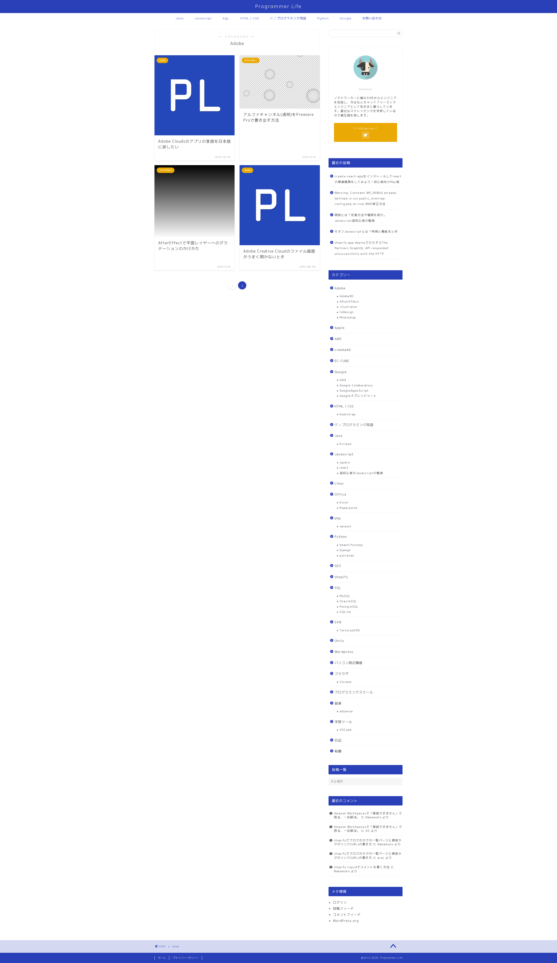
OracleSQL (348, 601)
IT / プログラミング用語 (288, 18)
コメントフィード (347, 914)
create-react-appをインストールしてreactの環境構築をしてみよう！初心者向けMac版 (368, 179)
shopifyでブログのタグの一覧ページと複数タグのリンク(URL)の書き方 (368, 842)
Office (340, 494)
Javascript (203, 18)
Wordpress (344, 651)
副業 (338, 703)
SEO (338, 566)
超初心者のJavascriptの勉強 (361, 473)
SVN (338, 622)
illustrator (348, 307)
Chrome (346, 682)
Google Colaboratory (356, 385)
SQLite (345, 612)
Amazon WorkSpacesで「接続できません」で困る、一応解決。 (368, 815)
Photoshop (348, 317)
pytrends (347, 555)
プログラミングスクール (354, 692)
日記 (338, 740)
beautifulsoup (351, 545)
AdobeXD (346, 296)
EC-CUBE (342, 361)
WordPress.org (346, 920)
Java (179, 18)
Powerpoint (349, 508)
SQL (226, 18)
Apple (340, 327)
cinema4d (343, 349)
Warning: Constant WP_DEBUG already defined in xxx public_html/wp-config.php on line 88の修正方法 (365, 198)
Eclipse (346, 444)
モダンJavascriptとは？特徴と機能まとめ (366, 231)
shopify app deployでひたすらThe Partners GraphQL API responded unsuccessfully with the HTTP (361, 248)
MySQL (345, 596)
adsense (346, 711)
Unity (339, 640)
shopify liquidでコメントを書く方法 (362, 867)
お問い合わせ (372, 18)
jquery (345, 462)
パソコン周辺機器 (348, 663)
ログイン (340, 902)
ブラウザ (342, 673)
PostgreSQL (349, 606)
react (344, 467)
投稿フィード (343, 908)
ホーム (162, 958)
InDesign (347, 312)
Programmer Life (278, 6)
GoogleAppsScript (354, 390)
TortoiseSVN (350, 630)
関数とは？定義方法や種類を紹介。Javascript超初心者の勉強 (361, 218)
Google (345, 18)
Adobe (340, 288)
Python (323, 18)
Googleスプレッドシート (358, 396)
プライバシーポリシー (186, 958)
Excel (344, 502)
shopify (341, 577)
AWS (338, 339)
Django (345, 550)
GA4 (343, 380)
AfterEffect (349, 301)
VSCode (346, 730)
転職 (338, 751)
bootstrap (348, 414)
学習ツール (343, 722)
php (338, 518)
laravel (345, 526)
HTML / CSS (249, 18)
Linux (339, 483)
